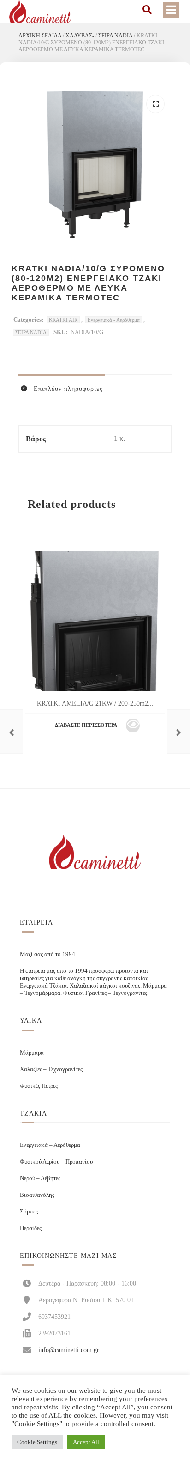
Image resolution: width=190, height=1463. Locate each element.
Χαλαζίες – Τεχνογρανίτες (51, 1069)
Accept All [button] (86, 1442)
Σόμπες (29, 1211)
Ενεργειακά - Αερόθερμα (114, 320)
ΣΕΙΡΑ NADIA (115, 35)
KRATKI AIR (63, 320)
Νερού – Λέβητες (40, 1178)
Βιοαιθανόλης (37, 1194)
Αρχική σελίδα (39, 35)
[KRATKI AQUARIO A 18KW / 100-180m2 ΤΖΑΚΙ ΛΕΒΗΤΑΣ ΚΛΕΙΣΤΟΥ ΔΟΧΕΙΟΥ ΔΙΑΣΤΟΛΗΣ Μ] (11, 731)
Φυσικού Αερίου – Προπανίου (56, 1161)
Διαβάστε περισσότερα (86, 725)
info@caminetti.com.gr (68, 1349)
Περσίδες (31, 1228)
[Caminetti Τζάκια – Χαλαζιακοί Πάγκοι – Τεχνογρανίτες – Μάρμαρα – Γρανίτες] (40, 11)
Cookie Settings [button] (37, 1442)
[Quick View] (133, 725)
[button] (155, 104)
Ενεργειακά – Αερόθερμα (50, 1144)
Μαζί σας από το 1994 (47, 954)
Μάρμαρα (32, 1052)
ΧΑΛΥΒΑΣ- (79, 35)
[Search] (147, 9)
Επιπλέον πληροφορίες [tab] (67, 388)
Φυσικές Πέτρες (39, 1085)
